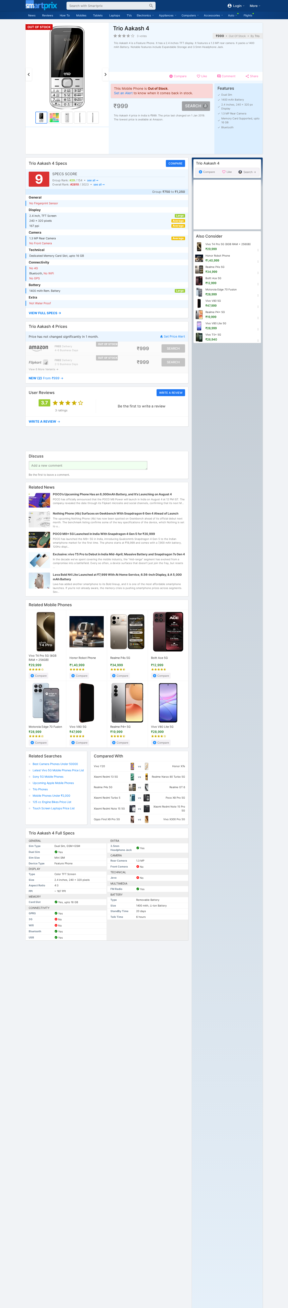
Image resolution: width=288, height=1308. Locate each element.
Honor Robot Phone (82, 657)
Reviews (47, 15)
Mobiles (81, 15)
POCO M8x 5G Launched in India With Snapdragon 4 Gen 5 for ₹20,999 (104, 534)
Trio (257, 36)
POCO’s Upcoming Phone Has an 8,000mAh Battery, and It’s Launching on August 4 (112, 494)
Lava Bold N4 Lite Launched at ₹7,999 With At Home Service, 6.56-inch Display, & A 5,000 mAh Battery (117, 577)
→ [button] (46, 378)
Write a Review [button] (170, 392)
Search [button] (193, 106)
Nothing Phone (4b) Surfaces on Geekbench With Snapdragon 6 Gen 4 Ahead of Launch (115, 514)
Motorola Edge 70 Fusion (45, 726)
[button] (107, 313)
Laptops (114, 15)
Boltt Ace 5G (159, 657)
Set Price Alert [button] (174, 337)
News (32, 15)
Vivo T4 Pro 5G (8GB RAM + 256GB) (42, 658)
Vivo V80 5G (77, 726)
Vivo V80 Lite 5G (162, 726)
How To (65, 15)
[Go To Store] (38, 348)
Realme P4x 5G (120, 726)
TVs (129, 15)
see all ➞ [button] (92, 180)
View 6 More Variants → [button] (43, 369)
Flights (248, 15)
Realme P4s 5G (120, 657)
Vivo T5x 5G (213, 334)
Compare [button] (175, 163)
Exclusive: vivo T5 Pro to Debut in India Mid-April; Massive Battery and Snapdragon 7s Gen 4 (119, 554)
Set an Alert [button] (123, 93)
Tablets (98, 15)
